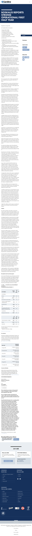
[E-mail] (23, 60)
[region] (26, 29)
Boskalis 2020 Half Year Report (5, 331)
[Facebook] (23, 57)
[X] (26, 57)
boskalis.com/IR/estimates (15, 374)
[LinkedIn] (28, 57)
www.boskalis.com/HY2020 (6, 341)
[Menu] (30, 2)
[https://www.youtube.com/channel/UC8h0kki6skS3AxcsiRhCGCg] (18, 479)
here (5, 284)
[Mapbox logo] (23, 33)
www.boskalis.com (4, 433)
